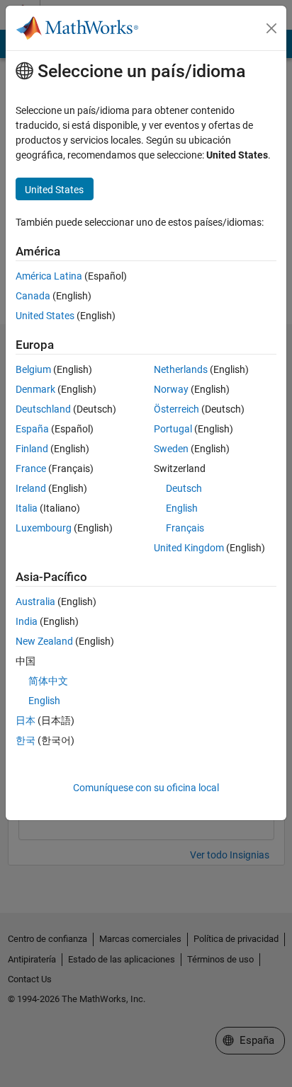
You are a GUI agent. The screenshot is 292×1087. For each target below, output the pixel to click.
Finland (32, 448)
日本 (25, 720)
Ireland (31, 488)
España (32, 429)
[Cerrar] (271, 28)
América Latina (49, 276)
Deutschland (43, 409)
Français (185, 528)
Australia (35, 601)
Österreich (176, 409)
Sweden (171, 448)
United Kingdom (189, 547)
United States (45, 315)
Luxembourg (44, 528)
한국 (25, 740)
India (27, 621)
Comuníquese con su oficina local (146, 787)
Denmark (35, 389)
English (182, 508)
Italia (27, 508)
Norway (171, 389)
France (31, 468)
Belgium (33, 369)
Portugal (173, 429)
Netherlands (181, 369)
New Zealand (44, 641)
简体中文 (48, 680)
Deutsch (184, 488)
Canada (33, 295)
